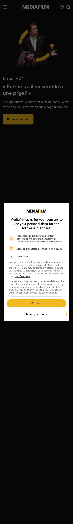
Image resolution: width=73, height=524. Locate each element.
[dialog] (36, 262)
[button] (36, 256)
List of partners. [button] (22, 276)
